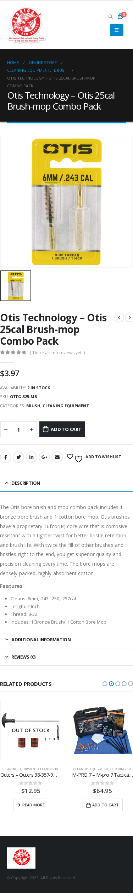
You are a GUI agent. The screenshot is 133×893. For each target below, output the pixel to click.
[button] (105, 683)
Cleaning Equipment (66, 405)
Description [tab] (25, 483)
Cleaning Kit (49, 769)
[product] (30, 730)
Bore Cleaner (84, 769)
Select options (102, 804)
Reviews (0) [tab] (23, 657)
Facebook (5, 457)
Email (57, 457)
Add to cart (66, 429)
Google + (44, 457)
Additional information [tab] (41, 639)
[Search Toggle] (110, 16)
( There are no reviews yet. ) (57, 353)
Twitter (18, 457)
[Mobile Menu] (116, 30)
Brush (33, 405)
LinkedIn (31, 457)
